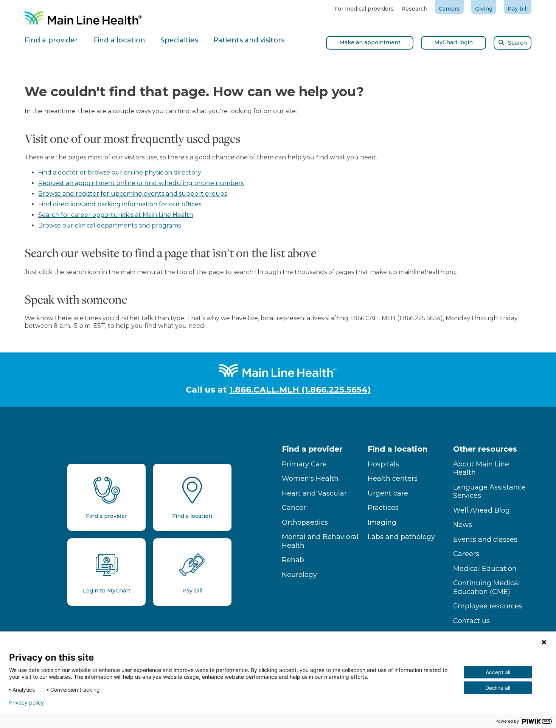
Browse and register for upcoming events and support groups (132, 193)
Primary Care (304, 464)
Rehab (293, 560)
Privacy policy (26, 703)
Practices (383, 508)
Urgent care (388, 493)
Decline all (497, 687)
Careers (449, 8)
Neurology (299, 575)
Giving (483, 8)
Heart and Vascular (314, 493)
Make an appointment (370, 42)
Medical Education (485, 568)
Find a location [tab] (119, 40)
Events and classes (485, 539)
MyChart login (453, 42)
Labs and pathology (401, 537)
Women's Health (310, 478)
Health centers (393, 478)
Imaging (382, 522)
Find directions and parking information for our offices (119, 204)
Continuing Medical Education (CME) (486, 587)
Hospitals (383, 464)
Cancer (294, 508)
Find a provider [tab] (51, 40)
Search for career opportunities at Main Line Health (115, 214)
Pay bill (518, 8)
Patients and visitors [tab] (248, 40)
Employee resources (487, 606)
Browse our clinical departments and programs (109, 225)
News (462, 525)
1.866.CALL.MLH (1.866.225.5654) (300, 390)
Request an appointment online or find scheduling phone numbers (141, 183)
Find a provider (312, 449)
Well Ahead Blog (481, 510)
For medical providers (364, 8)
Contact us (471, 621)
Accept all (498, 672)
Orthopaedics (305, 522)
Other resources (485, 449)
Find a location (397, 449)
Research (414, 8)
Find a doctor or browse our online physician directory (119, 172)
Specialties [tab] (179, 40)
